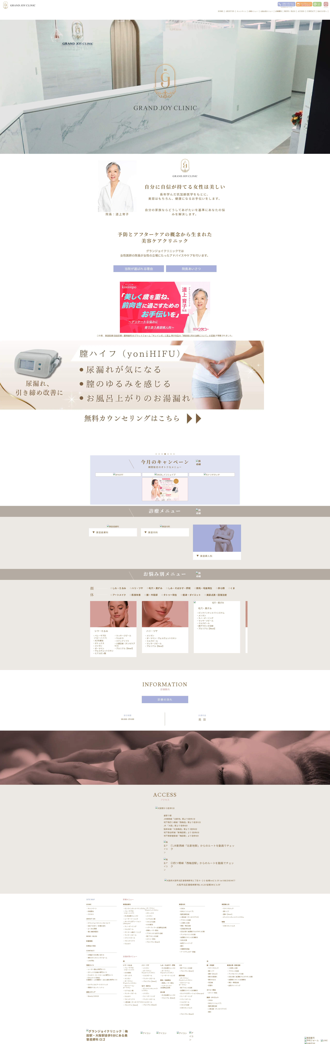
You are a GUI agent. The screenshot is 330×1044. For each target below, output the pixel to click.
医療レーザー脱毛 (152, 930)
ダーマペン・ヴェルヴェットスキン (103, 649)
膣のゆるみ (212, 980)
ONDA (182, 908)
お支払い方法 (91, 946)
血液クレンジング (186, 943)
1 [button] (156, 454)
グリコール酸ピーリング (133, 932)
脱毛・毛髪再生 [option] (204, 588)
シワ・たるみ (127, 965)
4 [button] (165, 454)
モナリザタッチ (228, 908)
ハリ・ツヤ (145, 965)
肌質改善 (182, 975)
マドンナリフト (122, 641)
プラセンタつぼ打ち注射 (154, 933)
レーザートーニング (131, 919)
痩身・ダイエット (213, 997)
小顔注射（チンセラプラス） (124, 644)
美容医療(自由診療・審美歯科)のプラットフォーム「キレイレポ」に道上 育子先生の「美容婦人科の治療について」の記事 (160, 335)
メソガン (98, 646)
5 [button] (168, 454)
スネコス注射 (150, 922)
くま (180, 965)
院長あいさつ (191, 268)
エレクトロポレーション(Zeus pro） (132, 922)
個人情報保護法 (93, 932)
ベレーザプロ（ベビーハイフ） (100, 636)
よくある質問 (92, 929)
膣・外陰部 (210, 965)
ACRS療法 (99, 640)
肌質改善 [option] (136, 595)
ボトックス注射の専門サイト (97, 972)
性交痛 (210, 982)
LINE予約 (91, 961)
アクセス (91, 914)
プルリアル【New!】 (125, 648)
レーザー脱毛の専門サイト (97, 969)
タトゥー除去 (150, 939)
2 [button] (159, 454)
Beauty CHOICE (93, 996)
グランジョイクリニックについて (99, 923)
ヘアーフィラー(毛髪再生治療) (156, 927)
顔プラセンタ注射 (206, 626)
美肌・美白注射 (185, 926)
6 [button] (171, 454)
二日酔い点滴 (184, 923)
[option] (165, 395)
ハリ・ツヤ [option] (137, 588)
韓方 (181, 946)
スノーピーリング (206, 618)
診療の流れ (165, 699)
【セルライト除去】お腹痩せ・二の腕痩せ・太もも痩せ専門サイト (102, 979)
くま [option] (232, 588)
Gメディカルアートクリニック (98, 984)
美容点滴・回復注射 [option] (217, 595)
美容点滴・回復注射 (233, 965)
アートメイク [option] (119, 595)
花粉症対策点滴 (185, 929)
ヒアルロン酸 (100, 653)
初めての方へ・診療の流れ (97, 926)
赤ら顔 (162, 992)
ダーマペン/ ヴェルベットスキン (151, 909)
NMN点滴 (183, 940)
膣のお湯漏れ (212, 977)
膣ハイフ (226, 911)
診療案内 (91, 911)
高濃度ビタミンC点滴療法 (189, 937)
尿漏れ (210, 985)
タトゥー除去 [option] (170, 595)
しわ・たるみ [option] (119, 588)
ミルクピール (152, 641)
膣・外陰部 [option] (152, 595)
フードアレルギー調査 (187, 952)
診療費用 (89, 941)
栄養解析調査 (184, 949)
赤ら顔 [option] (221, 588)
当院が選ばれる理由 (139, 268)
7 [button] (174, 454)
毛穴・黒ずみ (146, 986)
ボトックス (99, 643)
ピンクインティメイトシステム (212, 613)
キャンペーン (92, 908)
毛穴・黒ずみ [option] (155, 588)
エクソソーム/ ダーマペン (128, 987)
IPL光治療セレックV (131, 916)
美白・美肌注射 (234, 982)
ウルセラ (120, 638)
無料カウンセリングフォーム (97, 958)
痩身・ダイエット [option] (192, 595)
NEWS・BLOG (91, 936)
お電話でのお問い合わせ (96, 955)
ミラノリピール (130, 938)
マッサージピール (123, 635)
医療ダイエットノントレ (96, 987)
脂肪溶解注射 (184, 914)
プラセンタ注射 (185, 920)
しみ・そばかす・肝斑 (167, 965)
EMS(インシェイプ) (186, 911)
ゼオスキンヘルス (229, 926)
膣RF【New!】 (228, 914)
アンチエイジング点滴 (187, 934)
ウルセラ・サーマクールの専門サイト (100, 975)
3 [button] (162, 454)
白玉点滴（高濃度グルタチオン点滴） (193, 931)
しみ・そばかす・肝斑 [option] (179, 588)
